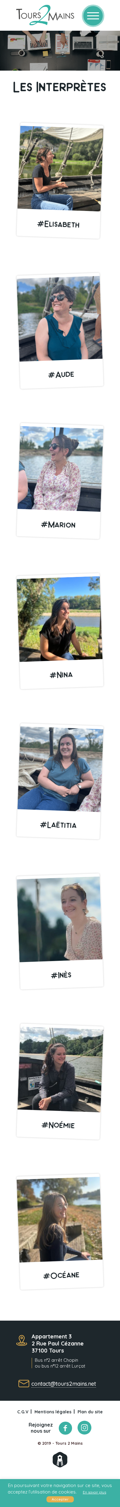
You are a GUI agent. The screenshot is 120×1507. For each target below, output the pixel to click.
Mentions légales (52, 1412)
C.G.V (22, 1412)
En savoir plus (94, 1492)
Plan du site (90, 1412)
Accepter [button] (60, 1499)
